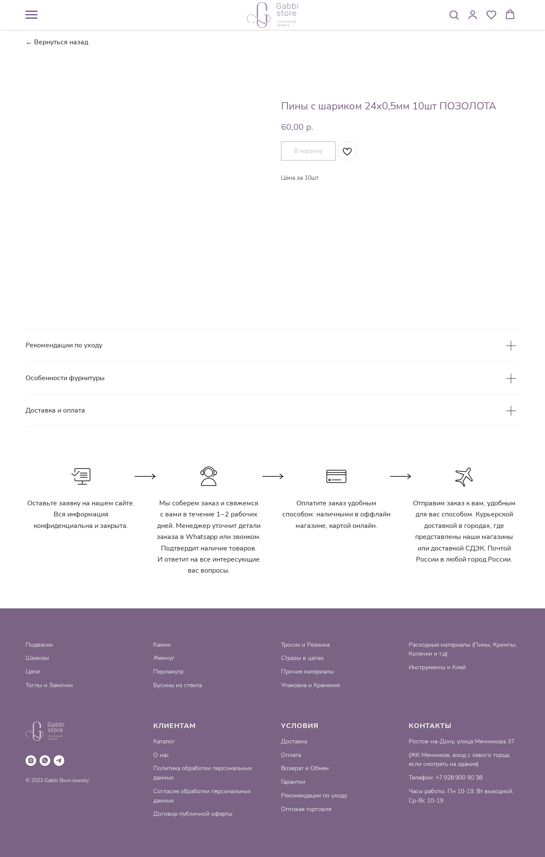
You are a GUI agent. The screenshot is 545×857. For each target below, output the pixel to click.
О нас (161, 755)
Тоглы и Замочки (49, 685)
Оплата (291, 755)
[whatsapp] (45, 760)
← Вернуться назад (57, 42)
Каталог (164, 741)
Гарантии (293, 782)
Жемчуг (164, 658)
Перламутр (168, 672)
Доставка (294, 741)
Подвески (39, 645)
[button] (454, 14)
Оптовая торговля (306, 809)
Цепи (33, 672)
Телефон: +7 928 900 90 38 (445, 778)
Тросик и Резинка (305, 645)
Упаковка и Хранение (310, 685)
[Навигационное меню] (31, 15)
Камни (162, 645)
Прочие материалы (307, 672)
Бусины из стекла (177, 685)
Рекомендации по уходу (314, 795)
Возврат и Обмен (305, 768)
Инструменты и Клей (437, 667)
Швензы (37, 658)
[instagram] (31, 760)
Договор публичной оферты (192, 814)
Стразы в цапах (302, 658)
